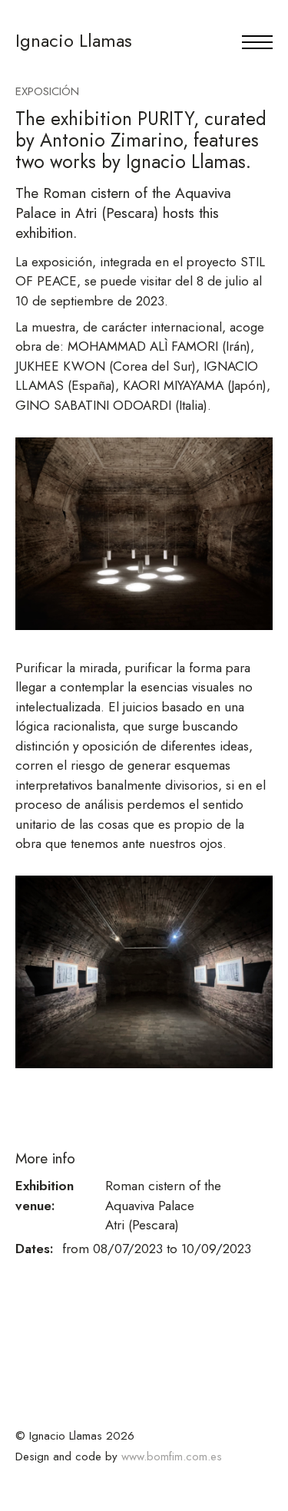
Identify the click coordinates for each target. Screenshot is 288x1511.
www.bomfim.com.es (171, 1456)
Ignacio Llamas (73, 40)
